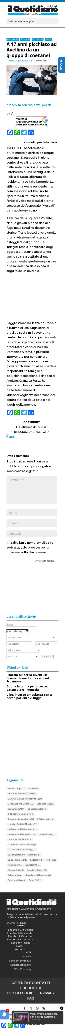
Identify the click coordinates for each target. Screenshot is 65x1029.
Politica (16, 870)
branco (11, 105)
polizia (47, 105)
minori (22, 105)
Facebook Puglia (20, 942)
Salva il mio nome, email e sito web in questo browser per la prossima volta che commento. (29, 547)
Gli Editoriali (37, 809)
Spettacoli (17, 880)
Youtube (20, 949)
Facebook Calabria (20, 936)
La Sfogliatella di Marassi (24, 855)
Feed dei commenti (20, 965)
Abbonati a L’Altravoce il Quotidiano (28, 908)
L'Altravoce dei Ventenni (23, 829)
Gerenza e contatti (31, 983)
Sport (35, 880)
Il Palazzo (45, 819)
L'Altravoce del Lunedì (22, 834)
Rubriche (15, 875)
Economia (16, 809)
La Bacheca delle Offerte (22, 844)
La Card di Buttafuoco (21, 849)
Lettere (36, 860)
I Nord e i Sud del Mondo (22, 824)
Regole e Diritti (37, 870)
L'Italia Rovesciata (20, 839)
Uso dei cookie (21, 993)
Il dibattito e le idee (21, 814)
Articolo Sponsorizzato (22, 794)
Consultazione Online (21, 804)
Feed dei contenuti (20, 960)
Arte (33, 788)
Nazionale (15, 865)
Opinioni (32, 865)
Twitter (20, 946)
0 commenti (40, 60)
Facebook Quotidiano (19, 929)
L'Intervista (47, 834)
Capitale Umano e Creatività (25, 799)
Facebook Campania (20, 939)
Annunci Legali (16, 788)
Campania (12, 39)
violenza (34, 105)
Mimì (51, 860)
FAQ (30, 998)
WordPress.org (22, 969)
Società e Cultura (38, 875)
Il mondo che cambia (21, 819)
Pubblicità (30, 988)
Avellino (25, 39)
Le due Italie (17, 860)
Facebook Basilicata (19, 933)
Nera (48, 39)
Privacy (47, 993)
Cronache (37, 39)
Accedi (27, 956)
